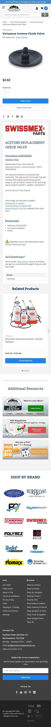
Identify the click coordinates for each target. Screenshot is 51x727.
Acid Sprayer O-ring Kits (14, 203)
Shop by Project (33, 596)
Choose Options (25, 360)
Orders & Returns (10, 611)
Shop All (30, 622)
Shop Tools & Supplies (36, 614)
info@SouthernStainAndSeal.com (21, 645)
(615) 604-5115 (15, 649)
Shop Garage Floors (35, 618)
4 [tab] (28, 370)
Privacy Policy (8, 599)
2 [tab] (24, 370)
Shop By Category (34, 592)
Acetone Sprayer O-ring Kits (16, 206)
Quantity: (7, 87)
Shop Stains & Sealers (36, 603)
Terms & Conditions (11, 596)
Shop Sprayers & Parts (36, 611)
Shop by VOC (32, 599)
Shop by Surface (33, 585)
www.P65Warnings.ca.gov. (15, 244)
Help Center (22, 261)
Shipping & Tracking (11, 607)
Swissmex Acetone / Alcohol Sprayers (20, 167)
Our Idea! (7, 585)
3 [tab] (26, 370)
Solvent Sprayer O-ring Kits (16, 208)
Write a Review (22, 37)
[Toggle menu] (3, 7)
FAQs (5, 603)
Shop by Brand (33, 588)
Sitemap (6, 614)
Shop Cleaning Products (37, 607)
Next (48, 331)
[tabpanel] (25, 330)
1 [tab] (22, 370)
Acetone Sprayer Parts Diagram (18, 190)
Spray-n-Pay (8, 592)
